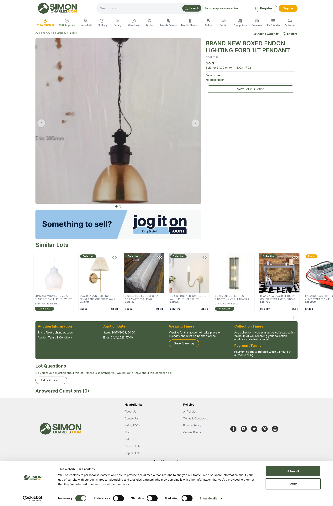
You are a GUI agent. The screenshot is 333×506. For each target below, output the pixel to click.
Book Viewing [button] (184, 343)
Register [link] (266, 8)
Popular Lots (132, 453)
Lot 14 (73, 32)
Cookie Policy (192, 432)
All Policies (190, 411)
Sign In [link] (288, 8)
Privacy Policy (192, 425)
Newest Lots (132, 446)
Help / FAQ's (133, 425)
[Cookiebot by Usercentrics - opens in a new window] (33, 498)
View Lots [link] (44, 308)
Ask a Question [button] (51, 380)
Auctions (40, 32)
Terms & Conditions (195, 418)
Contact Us (132, 418)
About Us (130, 411)
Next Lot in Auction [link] (250, 89)
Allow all (293, 471)
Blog (127, 432)
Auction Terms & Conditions (55, 337)
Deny (293, 483)
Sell (127, 439)
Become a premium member (221, 8)
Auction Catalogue (57, 32)
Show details (208, 498)
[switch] (118, 498)
